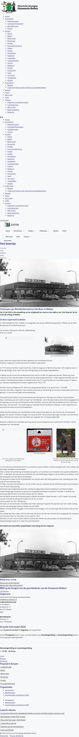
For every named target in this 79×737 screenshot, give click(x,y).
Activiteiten (9, 19)
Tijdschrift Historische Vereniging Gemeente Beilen (26, 87)
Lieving (10, 63)
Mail (1, 612)
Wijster (10, 80)
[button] (39, 117)
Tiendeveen (11, 78)
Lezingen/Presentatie (15, 24)
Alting (9, 33)
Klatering (10, 56)
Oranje (10, 68)
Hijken (9, 48)
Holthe (10, 51)
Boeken (10, 85)
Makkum (10, 65)
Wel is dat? (11, 107)
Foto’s (7, 92)
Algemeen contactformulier (17, 102)
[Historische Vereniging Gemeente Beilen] (11, 225)
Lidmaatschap (12, 105)
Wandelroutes (12, 26)
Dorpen (8, 31)
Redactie (10, 112)
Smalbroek (11, 70)
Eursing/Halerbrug (14, 46)
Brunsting (11, 41)
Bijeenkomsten (13, 21)
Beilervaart (11, 38)
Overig (9, 28)
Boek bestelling (13, 110)
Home (7, 16)
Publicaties (9, 83)
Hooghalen (11, 53)
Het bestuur (9, 690)
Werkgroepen (10, 693)
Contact (8, 100)
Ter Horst (11, 75)
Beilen (9, 36)
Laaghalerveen (13, 60)
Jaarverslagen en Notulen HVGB (17, 695)
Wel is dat (8, 95)
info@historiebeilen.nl (8, 599)
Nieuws (8, 90)
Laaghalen (11, 58)
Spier (9, 73)
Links (7, 97)
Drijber (10, 43)
